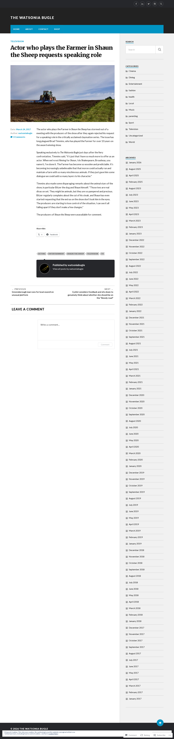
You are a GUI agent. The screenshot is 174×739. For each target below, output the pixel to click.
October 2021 (135, 330)
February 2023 (136, 227)
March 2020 (134, 453)
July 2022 (133, 272)
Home (16, 29)
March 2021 (134, 375)
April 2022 (134, 291)
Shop (57, 29)
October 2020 (135, 408)
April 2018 (134, 601)
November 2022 (136, 246)
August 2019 (135, 498)
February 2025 (136, 181)
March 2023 (134, 220)
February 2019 (136, 537)
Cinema (132, 71)
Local (131, 103)
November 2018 (136, 556)
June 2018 (133, 588)
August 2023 (135, 188)
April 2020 (134, 446)
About (29, 29)
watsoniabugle (25, 133)
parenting (133, 116)
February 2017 (136, 692)
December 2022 (136, 240)
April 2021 (134, 369)
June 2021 (133, 356)
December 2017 (136, 627)
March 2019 (134, 530)
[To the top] (160, 722)
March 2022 (134, 298)
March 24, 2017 (23, 129)
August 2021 (135, 343)
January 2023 (135, 233)
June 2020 (133, 433)
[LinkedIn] (142, 3)
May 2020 (134, 440)
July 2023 (133, 194)
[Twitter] (148, 3)
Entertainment (56, 254)
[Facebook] (136, 3)
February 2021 (136, 382)
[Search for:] (145, 49)
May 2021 (134, 362)
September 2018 (137, 569)
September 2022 (137, 259)
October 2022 (135, 253)
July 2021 (133, 349)
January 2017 (135, 698)
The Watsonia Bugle (32, 18)
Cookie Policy (53, 734)
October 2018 (135, 563)
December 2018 (136, 550)
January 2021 (135, 388)
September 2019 (137, 492)
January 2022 (135, 311)
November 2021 (136, 324)
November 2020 (136, 401)
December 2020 (136, 395)
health (131, 96)
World (132, 142)
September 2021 (137, 337)
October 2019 (135, 485)
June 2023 (133, 201)
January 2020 (135, 466)
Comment (105, 344)
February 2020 (136, 459)
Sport (131, 122)
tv (102, 254)
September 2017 (137, 647)
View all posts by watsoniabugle (68, 269)
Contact (43, 29)
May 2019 (134, 517)
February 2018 (136, 614)
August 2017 (135, 653)
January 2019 (135, 543)
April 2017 (134, 679)
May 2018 (134, 595)
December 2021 (136, 317)
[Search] (161, 3)
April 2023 (134, 214)
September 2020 (137, 414)
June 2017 (133, 666)
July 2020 (133, 427)
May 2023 (134, 207)
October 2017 (135, 640)
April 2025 (134, 175)
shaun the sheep (75, 254)
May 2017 (134, 672)
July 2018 (133, 582)
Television (17, 41)
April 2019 (134, 524)
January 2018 (135, 621)
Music (132, 109)
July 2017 (133, 660)
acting (41, 254)
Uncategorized (136, 135)
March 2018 (134, 608)
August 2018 (135, 576)
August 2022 (135, 266)
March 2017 (134, 685)
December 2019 (136, 472)
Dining (132, 77)
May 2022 (134, 285)
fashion (132, 90)
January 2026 (135, 162)
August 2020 (135, 421)
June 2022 (133, 278)
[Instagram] (154, 3)
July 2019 (133, 505)
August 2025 (135, 169)
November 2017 (136, 634)
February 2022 (136, 304)
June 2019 (133, 511)
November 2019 (136, 479)
